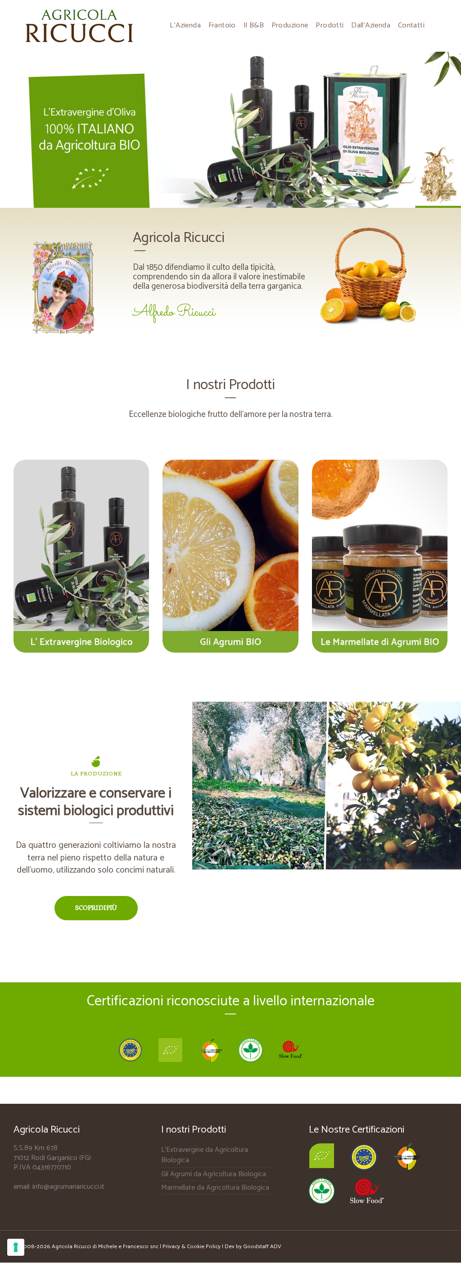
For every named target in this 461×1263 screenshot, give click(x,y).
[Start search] (297, 531)
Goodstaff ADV (262, 1246)
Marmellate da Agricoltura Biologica (215, 1188)
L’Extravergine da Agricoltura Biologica (204, 1155)
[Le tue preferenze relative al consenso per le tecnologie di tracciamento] (15, 1247)
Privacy (172, 1246)
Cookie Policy (204, 1246)
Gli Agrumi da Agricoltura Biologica (213, 1174)
